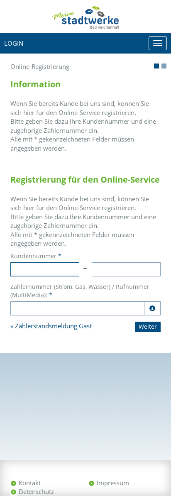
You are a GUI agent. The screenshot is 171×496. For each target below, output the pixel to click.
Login (13, 43)
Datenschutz (36, 491)
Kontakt (30, 483)
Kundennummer (35, 256)
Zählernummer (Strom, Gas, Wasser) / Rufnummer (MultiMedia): (79, 291)
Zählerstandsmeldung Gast (53, 326)
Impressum (113, 483)
